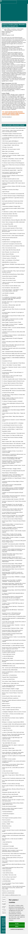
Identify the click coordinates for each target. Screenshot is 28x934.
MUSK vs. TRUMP (6, 823)
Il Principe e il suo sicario (7, 147)
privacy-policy (4, 931)
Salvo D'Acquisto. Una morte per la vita (10, 252)
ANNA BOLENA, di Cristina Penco (9, 262)
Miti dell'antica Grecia (6, 826)
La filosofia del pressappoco (8, 813)
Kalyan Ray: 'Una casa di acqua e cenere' (11, 149)
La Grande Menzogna (7, 370)
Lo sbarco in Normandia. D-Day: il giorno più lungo (13, 732)
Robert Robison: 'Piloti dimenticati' (9, 472)
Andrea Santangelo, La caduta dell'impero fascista (13, 645)
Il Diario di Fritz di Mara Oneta (8, 278)
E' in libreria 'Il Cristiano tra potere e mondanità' (12, 401)
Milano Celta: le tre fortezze (8, 151)
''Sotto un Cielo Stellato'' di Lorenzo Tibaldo (11, 365)
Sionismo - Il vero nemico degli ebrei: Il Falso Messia (13, 363)
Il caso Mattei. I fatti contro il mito (9, 874)
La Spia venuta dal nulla (7, 770)
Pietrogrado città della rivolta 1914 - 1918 (11, 792)
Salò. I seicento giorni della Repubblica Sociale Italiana (14, 667)
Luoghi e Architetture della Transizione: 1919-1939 (13, 499)
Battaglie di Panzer (6, 705)
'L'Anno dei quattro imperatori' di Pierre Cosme (12, 228)
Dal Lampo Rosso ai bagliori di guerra (10, 773)
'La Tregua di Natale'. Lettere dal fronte (10, 145)
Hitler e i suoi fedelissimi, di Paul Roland (10, 260)
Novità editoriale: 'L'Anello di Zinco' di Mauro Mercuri (13, 388)
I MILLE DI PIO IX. (6, 828)
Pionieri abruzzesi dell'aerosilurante (9, 237)
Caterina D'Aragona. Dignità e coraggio (10, 688)
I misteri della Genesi (6, 870)
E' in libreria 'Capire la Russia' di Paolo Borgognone (13, 162)
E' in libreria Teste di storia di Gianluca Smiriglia (12, 437)
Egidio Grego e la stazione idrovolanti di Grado (12, 180)
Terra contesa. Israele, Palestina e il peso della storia (13, 681)
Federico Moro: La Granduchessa (9, 675)
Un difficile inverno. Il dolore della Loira (10, 683)
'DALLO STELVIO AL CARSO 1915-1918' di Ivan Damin (14, 353)
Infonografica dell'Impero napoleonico (10, 698)
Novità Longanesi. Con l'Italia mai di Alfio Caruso (12, 435)
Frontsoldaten (5, 844)
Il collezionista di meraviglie (8, 846)
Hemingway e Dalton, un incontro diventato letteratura (13, 327)
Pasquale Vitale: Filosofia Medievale (10, 677)
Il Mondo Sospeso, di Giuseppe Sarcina (10, 256)
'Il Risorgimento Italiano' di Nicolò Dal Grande (12, 133)
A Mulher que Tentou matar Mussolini (10, 794)
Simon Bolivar (5, 295)
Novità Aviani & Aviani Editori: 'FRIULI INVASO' (12, 563)
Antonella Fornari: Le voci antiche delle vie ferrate (12, 643)
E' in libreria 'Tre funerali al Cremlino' (10, 215)
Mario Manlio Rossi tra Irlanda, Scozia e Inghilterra (13, 717)
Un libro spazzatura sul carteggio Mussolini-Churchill (13, 470)
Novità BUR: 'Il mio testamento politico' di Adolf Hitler (13, 543)
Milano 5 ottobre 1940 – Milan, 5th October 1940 (12, 441)
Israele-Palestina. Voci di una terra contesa (11, 855)
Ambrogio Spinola (6, 239)
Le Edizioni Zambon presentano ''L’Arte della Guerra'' (13, 433)
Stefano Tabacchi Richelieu (8, 254)
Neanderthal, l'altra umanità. (8, 307)
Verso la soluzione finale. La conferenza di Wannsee (13, 245)
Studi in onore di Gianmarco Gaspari (10, 848)
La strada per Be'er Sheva (7, 821)
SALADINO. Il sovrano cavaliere (9, 758)
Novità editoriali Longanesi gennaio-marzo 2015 (12, 143)
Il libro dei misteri (5, 719)
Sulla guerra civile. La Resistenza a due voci (11, 160)
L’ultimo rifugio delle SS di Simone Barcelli (11, 249)
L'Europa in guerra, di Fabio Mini (9, 258)
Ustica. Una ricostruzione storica (9, 247)
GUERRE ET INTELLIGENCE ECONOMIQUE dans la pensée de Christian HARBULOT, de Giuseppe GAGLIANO (13, 550)
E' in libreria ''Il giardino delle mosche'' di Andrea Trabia (14, 379)
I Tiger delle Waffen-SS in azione (9, 742)
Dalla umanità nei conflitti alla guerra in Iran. (11, 895)
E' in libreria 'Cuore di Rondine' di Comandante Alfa (13, 193)
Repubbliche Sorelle (6, 431)
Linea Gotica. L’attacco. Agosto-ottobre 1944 (11, 750)
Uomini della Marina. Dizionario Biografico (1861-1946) (14, 220)
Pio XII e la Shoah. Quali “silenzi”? (9, 877)
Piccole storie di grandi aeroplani (9, 806)
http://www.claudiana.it (7, 116)
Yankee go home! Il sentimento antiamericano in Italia (13, 778)
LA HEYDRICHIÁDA (6, 881)
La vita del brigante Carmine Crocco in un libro (12, 425)
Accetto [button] (17, 923)
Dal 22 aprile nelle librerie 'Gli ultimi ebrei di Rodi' (12, 201)
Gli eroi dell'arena (6, 715)
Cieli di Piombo (5, 815)
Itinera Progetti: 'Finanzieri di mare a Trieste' (11, 322)
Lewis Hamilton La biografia (8, 293)
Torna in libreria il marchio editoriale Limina (11, 285)
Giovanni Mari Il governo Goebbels (9, 276)
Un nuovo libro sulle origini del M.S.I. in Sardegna (12, 423)
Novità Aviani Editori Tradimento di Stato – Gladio (12, 628)
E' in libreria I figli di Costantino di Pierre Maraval (12, 383)
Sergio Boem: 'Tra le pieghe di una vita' (10, 153)
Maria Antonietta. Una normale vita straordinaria (12, 690)
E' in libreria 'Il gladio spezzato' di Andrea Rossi (12, 168)
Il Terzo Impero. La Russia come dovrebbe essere (13, 713)
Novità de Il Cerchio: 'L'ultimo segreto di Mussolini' (13, 235)
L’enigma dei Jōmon (6, 728)
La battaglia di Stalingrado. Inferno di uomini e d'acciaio (14, 711)
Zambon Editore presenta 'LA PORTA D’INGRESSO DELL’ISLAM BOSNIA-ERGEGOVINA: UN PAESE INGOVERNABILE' (13, 489)
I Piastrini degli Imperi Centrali (8, 654)
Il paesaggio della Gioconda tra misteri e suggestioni (13, 726)
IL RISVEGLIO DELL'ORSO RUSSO (9, 669)
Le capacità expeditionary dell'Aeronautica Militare (13, 833)
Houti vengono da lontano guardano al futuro (11, 817)
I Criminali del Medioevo (7, 811)
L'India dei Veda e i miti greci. (8, 879)
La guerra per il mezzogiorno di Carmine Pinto (12, 243)
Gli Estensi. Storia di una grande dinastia (11, 740)
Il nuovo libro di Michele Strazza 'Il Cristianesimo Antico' (14, 616)
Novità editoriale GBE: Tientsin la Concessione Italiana (13, 390)
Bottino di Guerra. (6, 703)
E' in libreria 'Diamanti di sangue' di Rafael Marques (13, 195)
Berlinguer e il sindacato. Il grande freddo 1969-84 (13, 722)
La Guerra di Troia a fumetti (8, 392)
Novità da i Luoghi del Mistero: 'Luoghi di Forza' (12, 429)
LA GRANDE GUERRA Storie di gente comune (12, 135)
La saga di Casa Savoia (7, 730)
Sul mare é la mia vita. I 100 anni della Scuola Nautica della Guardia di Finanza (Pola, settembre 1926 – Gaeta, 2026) (13, 887)
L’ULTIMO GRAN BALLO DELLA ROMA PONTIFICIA (13, 663)
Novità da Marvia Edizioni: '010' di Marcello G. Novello (13, 443)
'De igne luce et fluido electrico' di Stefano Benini (12, 427)
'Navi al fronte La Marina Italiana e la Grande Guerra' (13, 233)
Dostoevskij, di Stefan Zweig (8, 748)
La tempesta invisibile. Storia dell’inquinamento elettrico (14, 724)
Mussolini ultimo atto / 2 (7, 217)
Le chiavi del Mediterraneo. (8, 656)
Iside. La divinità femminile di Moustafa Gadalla (12, 351)
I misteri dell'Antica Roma (7, 872)
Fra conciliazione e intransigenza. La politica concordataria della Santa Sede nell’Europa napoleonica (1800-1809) (11, 298)
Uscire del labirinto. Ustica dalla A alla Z (10, 287)
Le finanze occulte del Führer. (8, 679)
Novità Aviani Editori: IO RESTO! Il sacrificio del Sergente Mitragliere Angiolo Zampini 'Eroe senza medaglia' (12, 573)
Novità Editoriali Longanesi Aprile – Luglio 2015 (12, 170)
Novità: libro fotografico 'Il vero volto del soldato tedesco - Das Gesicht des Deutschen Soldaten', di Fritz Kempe (13, 505)
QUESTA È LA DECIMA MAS (8, 893)
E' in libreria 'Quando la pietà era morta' (10, 178)
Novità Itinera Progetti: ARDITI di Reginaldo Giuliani (13, 355)
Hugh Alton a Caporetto (7, 329)
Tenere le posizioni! (6, 819)
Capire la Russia (5, 191)
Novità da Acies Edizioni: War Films (9, 213)
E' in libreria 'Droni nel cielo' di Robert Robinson (12, 518)
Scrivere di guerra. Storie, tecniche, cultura (11, 696)
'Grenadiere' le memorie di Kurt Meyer (10, 189)
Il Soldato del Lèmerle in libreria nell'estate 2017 (12, 445)
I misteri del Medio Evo (7, 842)
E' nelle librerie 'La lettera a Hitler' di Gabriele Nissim (13, 211)
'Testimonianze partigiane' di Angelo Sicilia (11, 206)
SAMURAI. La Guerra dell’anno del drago (11, 783)
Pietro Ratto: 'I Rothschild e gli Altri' (9, 226)
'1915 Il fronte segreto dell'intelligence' (10, 141)
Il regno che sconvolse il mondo (9, 280)
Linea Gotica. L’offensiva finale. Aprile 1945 (11, 305)
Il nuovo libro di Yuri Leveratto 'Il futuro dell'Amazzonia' (14, 128)
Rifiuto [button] (16, 926)
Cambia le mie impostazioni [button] (16, 929)
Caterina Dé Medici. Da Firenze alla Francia (11, 707)
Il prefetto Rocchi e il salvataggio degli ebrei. (11, 241)
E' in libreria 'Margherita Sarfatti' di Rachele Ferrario (13, 381)
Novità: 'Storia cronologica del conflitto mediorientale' (13, 222)
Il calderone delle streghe (7, 658)
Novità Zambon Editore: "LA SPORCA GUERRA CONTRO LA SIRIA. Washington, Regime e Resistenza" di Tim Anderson (12, 462)
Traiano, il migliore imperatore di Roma (10, 709)
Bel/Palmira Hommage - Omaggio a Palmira (11, 468)
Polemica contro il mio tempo (8, 890)
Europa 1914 (5, 439)
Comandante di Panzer (7, 360)
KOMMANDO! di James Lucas (8, 665)
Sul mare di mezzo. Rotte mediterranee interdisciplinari (14, 853)
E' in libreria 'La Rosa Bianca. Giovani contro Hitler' (13, 158)
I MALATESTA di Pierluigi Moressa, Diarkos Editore (13, 274)
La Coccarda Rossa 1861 (7, 224)
